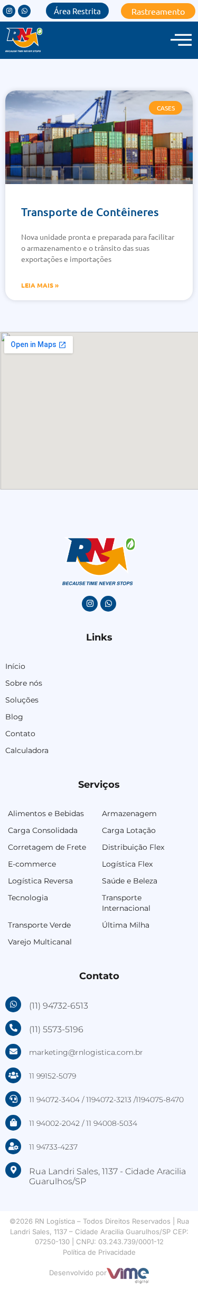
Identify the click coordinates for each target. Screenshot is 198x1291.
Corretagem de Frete (47, 847)
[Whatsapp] (24, 11)
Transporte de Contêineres (90, 212)
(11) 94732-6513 (58, 1006)
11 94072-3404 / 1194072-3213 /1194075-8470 (106, 1099)
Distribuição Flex (133, 847)
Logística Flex (127, 864)
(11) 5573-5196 (56, 1029)
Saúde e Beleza (129, 881)
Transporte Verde (39, 925)
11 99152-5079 (52, 1076)
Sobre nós (23, 683)
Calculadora (27, 750)
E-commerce (32, 864)
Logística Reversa (40, 881)
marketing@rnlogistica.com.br (86, 1052)
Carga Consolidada (43, 830)
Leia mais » (40, 285)
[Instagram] (9, 11)
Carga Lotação (129, 830)
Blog (14, 716)
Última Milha (125, 925)
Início (15, 666)
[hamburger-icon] (181, 40)
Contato (20, 733)
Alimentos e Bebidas (46, 813)
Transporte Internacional (126, 903)
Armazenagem (129, 813)
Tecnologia (28, 897)
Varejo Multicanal (40, 942)
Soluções (22, 700)
